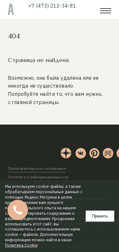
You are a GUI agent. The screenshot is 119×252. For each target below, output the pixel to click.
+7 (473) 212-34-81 (52, 5)
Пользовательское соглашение (37, 168)
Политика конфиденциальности (38, 177)
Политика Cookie (21, 245)
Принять (100, 216)
